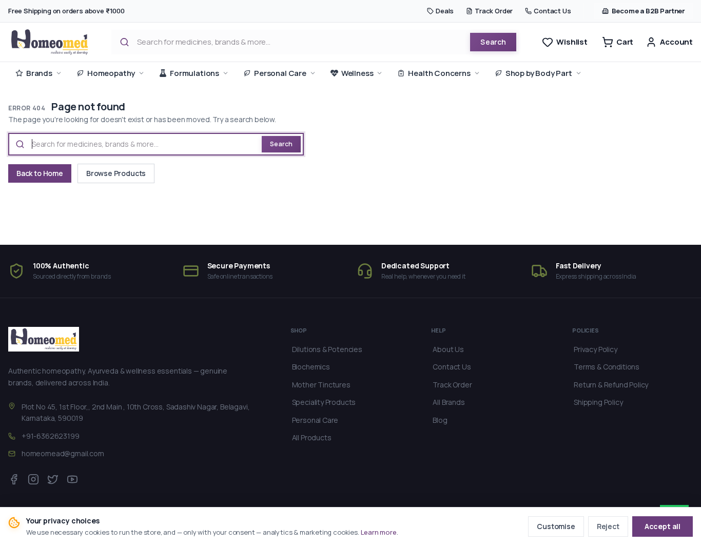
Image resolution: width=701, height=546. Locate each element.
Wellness (357, 73)
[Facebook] (14, 479)
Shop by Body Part (538, 73)
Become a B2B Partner (648, 10)
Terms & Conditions (606, 367)
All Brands (448, 402)
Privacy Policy (595, 349)
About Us (448, 349)
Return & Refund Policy (611, 384)
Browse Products (116, 173)
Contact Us (552, 10)
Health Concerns (439, 73)
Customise (556, 526)
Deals (445, 10)
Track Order (494, 10)
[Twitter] (53, 479)
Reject (608, 526)
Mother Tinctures (321, 384)
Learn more (379, 532)
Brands (39, 73)
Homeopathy (111, 73)
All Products (312, 437)
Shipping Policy (598, 402)
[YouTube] (72, 479)
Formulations (194, 73)
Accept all (662, 526)
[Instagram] (33, 479)
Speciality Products (324, 402)
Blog (440, 420)
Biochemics (311, 367)
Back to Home (39, 173)
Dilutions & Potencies (327, 349)
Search (493, 42)
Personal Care (280, 73)
